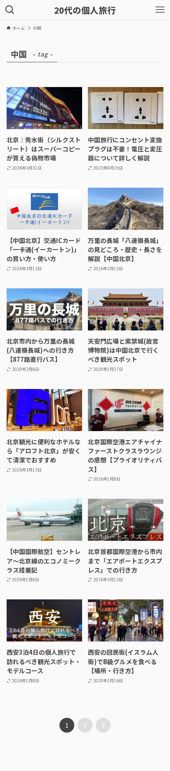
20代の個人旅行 (85, 10)
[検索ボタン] (10, 10)
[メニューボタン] (160, 10)
